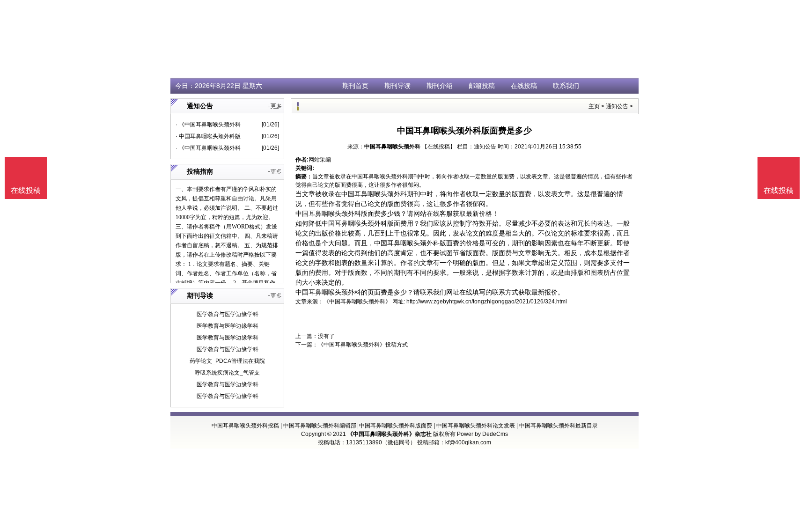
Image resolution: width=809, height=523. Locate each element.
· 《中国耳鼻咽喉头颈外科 (208, 124)
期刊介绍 (440, 85)
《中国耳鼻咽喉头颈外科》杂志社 (389, 434)
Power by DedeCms (482, 434)
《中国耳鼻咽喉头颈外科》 (357, 301)
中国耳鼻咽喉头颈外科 (392, 146)
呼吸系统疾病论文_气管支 (227, 372)
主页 (594, 106)
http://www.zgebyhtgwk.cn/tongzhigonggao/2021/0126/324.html (486, 301)
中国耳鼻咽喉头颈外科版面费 (395, 425)
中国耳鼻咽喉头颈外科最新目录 (558, 425)
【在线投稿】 (439, 146)
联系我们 (566, 85)
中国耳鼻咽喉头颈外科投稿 (245, 425)
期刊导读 (397, 85)
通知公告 (617, 106)
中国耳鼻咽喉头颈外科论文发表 (475, 425)
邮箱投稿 (482, 85)
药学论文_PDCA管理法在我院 (227, 361)
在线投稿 (524, 85)
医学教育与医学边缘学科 (227, 314)
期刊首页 (355, 85)
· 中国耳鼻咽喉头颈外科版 (208, 136)
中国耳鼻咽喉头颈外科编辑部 (319, 425)
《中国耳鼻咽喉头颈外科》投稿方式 (363, 344)
